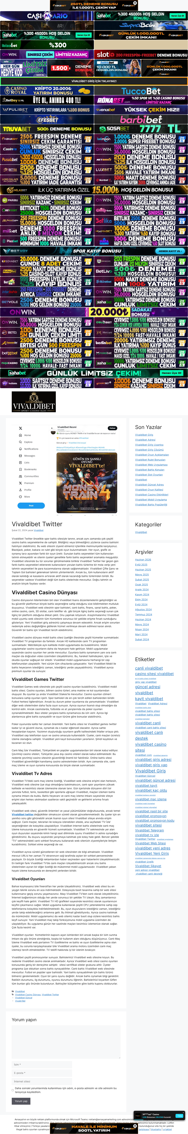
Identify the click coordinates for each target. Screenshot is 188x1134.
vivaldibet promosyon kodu (154, 820)
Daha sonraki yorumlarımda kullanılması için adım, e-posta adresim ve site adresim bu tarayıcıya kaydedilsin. (66, 1090)
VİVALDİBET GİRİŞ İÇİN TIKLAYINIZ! (94, 81)
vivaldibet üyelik (144, 861)
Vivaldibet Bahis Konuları (149, 469)
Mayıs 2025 (142, 574)
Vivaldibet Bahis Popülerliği (151, 504)
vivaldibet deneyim (160, 755)
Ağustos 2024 (143, 609)
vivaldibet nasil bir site (151, 811)
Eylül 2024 (141, 604)
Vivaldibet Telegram (149, 830)
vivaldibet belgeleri (142, 719)
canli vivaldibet (149, 668)
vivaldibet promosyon (150, 816)
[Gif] (94, 190)
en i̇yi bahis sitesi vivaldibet (145, 679)
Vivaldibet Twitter (50, 994)
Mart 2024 (141, 634)
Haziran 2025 (143, 569)
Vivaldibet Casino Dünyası (28, 994)
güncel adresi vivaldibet (147, 689)
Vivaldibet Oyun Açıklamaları (152, 454)
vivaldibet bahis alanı (143, 708)
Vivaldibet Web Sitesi (150, 843)
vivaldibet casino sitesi (150, 747)
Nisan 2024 (142, 629)
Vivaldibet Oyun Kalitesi (149, 489)
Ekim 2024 (141, 599)
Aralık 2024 (142, 589)
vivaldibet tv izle (147, 835)
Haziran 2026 (143, 559)
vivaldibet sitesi (148, 825)
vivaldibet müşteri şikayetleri (146, 807)
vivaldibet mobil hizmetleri (145, 804)
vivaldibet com (143, 755)
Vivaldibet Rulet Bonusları (150, 459)
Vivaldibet (20, 991)
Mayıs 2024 (142, 624)
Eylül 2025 (141, 564)
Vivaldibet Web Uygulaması (151, 464)
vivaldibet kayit (146, 785)
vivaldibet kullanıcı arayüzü (145, 795)
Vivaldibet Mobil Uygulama (151, 499)
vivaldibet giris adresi (153, 759)
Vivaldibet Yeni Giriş (152, 853)
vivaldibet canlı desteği (148, 873)
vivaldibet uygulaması (165, 839)
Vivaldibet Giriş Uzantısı (149, 444)
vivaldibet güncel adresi (155, 780)
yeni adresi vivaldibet (147, 870)
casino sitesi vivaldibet (154, 674)
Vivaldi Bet (20, 1001)
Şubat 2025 (142, 579)
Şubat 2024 (142, 639)
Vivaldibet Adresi (145, 439)
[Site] (47, 139)
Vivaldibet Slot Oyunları (149, 474)
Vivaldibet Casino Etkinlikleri (151, 494)
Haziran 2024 (143, 619)
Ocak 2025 (141, 584)
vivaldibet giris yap (151, 765)
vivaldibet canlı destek (149, 735)
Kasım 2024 (142, 594)
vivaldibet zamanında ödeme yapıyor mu (150, 858)
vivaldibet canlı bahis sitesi (150, 727)
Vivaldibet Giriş (144, 434)
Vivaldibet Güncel (23, 997)
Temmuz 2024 (143, 614)
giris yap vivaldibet (146, 682)
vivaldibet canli (148, 723)
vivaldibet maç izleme (151, 799)
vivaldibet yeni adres (152, 848)
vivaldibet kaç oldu (151, 790)
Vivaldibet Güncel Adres (149, 484)
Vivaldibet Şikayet (148, 866)
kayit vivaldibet (149, 698)
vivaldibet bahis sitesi (147, 711)
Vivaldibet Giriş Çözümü (149, 449)
